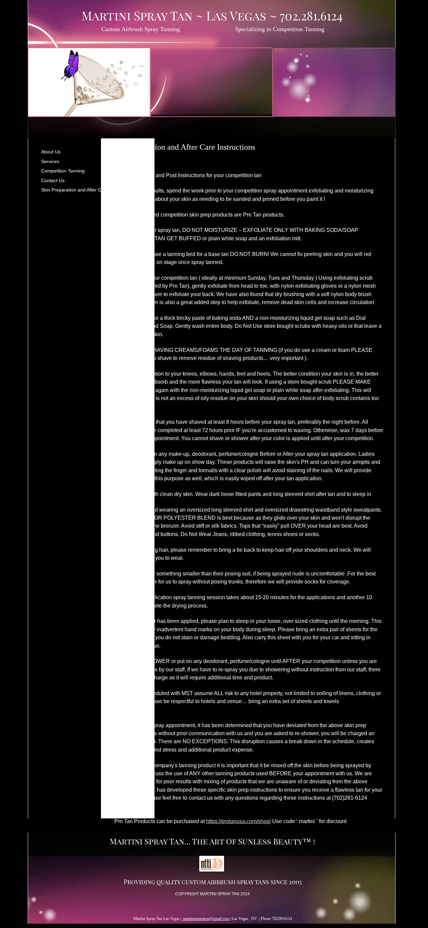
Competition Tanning (63, 170)
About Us (51, 151)
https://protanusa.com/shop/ (238, 821)
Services (50, 161)
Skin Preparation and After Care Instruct (83, 189)
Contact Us (53, 180)
